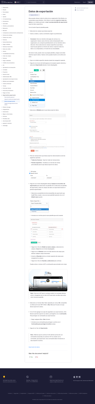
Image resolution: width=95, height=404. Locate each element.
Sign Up (90, 2)
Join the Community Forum (82, 8)
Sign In (84, 2)
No (37, 357)
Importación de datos (34, 347)
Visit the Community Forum (9, 381)
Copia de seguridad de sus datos (11, 104)
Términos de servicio (51, 393)
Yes (32, 357)
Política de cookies (73, 393)
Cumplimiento (23, 393)
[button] (17, 2)
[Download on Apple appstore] (77, 377)
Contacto (10, 393)
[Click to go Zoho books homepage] (4, 2)
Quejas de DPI (31, 393)
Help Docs (10, 2)
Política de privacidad (62, 393)
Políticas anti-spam (40, 393)
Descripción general (9, 97)
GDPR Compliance (83, 393)
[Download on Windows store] (79, 377)
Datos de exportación (9, 101)
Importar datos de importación (12, 99)
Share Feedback (80, 10)
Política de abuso (47, 395)
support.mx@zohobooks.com (56, 381)
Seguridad (16, 393)
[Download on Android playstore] (74, 377)
